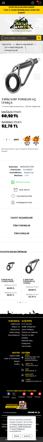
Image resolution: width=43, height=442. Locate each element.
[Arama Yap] (39, 37)
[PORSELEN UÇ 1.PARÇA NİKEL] (10, 266)
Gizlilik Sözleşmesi (28, 327)
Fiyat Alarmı (24, 189)
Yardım (17, 364)
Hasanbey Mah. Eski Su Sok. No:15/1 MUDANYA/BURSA (32, 358)
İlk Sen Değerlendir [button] (33, 106)
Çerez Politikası (27, 329)
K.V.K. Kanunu (27, 324)
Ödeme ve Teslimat (30, 332)
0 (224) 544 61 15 (32, 365)
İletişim (17, 361)
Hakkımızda (15, 324)
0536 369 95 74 (30, 371)
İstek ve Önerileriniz (12, 358)
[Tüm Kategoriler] (3, 3)
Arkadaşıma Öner (24, 202)
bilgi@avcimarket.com (34, 381)
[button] (17, 302)
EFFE (27, 175)
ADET (16, 139)
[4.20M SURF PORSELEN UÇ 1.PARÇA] (32, 266)
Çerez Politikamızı (18, 429)
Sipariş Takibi (15, 356)
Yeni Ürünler (26, 346)
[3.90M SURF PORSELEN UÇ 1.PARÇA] (21, 76)
